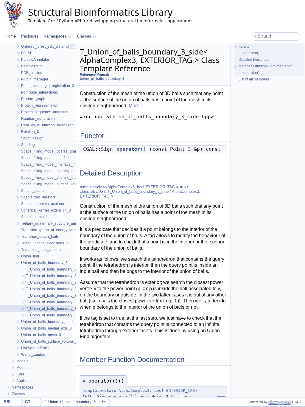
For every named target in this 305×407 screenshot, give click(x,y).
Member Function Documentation (265, 66)
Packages (29, 36)
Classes (84, 36)
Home (11, 36)
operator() (131, 149)
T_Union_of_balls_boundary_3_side (74, 402)
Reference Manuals (95, 74)
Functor (245, 46)
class (102, 187)
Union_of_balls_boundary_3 (102, 78)
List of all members (254, 79)
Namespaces (55, 36)
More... (136, 105)
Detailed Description (255, 60)
